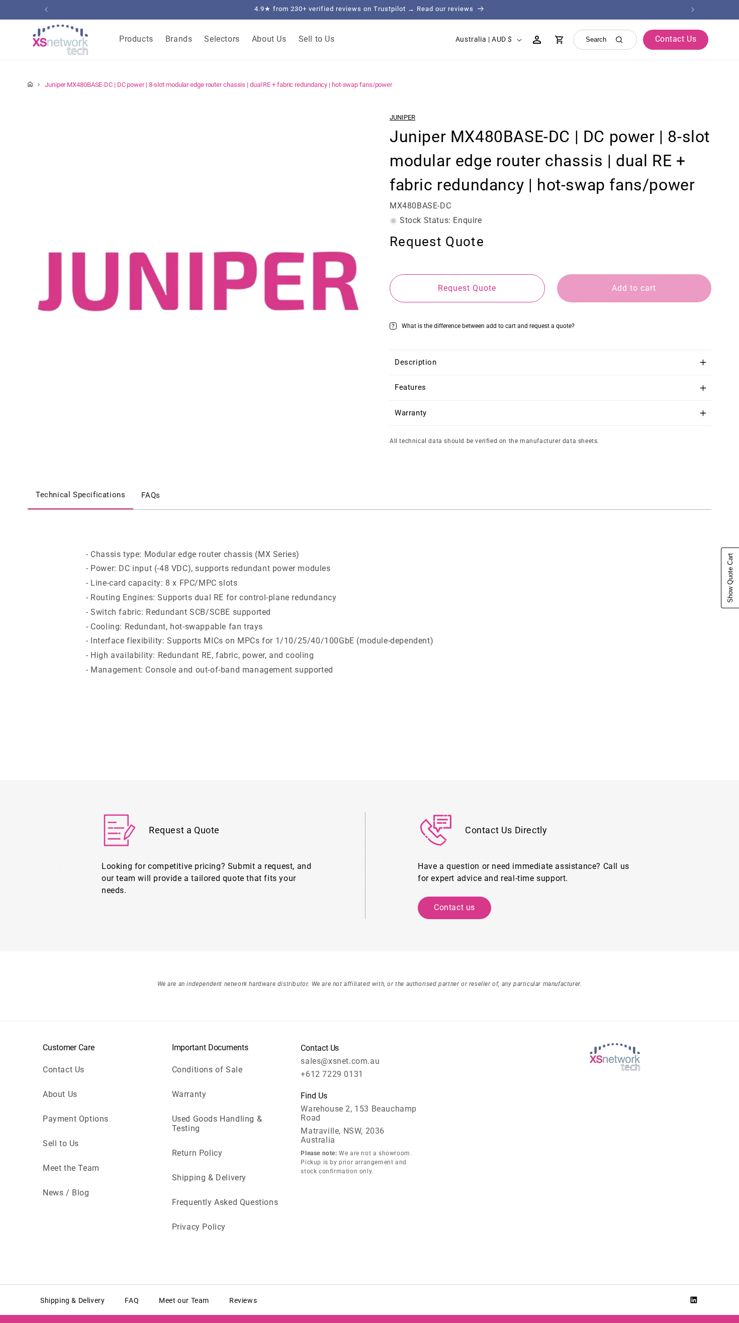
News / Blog (66, 1192)
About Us (60, 1094)
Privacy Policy (199, 1227)
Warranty (189, 1094)
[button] (136, 39)
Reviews (243, 1300)
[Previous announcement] (46, 9)
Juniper (402, 117)
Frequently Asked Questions (225, 1202)
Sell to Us (61, 1143)
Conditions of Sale (207, 1069)
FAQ (132, 1300)
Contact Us (63, 1069)
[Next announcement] (693, 9)
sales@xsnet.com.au (340, 1061)
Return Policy (197, 1153)
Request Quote (467, 288)
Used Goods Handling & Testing (217, 1123)
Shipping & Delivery (209, 1177)
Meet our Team (184, 1300)
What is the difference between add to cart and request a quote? (488, 325)
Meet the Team (71, 1168)
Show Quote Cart (730, 578)
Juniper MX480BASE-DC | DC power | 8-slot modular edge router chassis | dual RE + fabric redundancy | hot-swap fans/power (218, 84)
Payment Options (76, 1119)
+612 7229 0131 (332, 1074)
